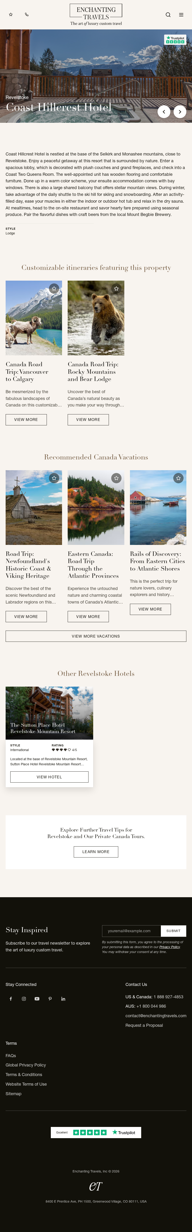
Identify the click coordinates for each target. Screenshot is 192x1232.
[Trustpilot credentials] (175, 39)
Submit (173, 931)
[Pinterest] (50, 999)
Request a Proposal (144, 1025)
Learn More (96, 851)
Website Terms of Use (26, 1084)
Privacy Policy (169, 947)
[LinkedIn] (63, 999)
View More (26, 419)
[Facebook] (11, 999)
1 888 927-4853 (168, 996)
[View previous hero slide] (164, 111)
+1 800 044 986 (151, 1006)
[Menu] (181, 15)
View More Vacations (96, 636)
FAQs (11, 1055)
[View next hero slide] (180, 111)
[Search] (168, 15)
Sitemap (14, 1093)
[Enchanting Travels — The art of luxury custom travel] (96, 15)
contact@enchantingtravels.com (156, 1015)
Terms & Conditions (24, 1074)
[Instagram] (24, 999)
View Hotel (49, 777)
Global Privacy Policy (26, 1065)
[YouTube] (37, 999)
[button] (54, 288)
